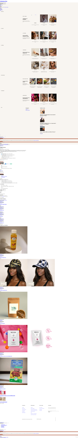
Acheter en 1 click (1, 174)
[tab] (39, 176)
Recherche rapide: (1, 423)
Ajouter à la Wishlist (2, 162)
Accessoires (2, 144)
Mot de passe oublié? (2, 137)
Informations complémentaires (4, 176)
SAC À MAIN (44, 39)
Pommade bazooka (3, 424)
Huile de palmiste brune (3, 257)
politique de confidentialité (36, 140)
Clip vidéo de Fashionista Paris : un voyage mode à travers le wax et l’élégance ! (48, 124)
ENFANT (52, 22)
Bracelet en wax (2, 210)
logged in (3, 196)
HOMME (44, 22)
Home (0, 144)
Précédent (1, 390)
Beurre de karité (2, 427)
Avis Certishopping (3, 177)
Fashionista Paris (3, 1)
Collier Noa (1, 216)
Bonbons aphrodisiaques (3, 425)
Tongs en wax (1, 170)
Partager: (1, 169)
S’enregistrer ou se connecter (3, 437)
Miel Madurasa (2, 426)
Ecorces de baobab (2, 323)
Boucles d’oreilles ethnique (3, 204)
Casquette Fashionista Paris (3, 290)
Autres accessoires (5, 144)
